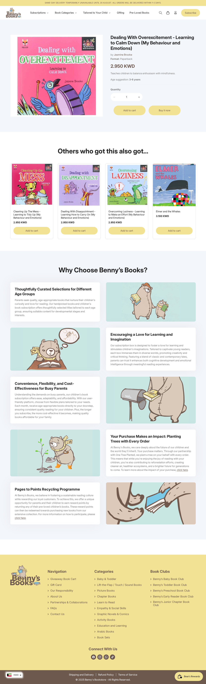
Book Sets (103, 637)
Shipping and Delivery (81, 674)
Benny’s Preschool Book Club (171, 590)
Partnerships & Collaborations (68, 602)
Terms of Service (127, 674)
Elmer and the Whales (168, 211)
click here (182, 469)
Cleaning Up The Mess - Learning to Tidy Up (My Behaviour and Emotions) (27, 214)
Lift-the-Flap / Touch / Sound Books (119, 584)
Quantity (116, 89)
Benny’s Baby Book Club (168, 579)
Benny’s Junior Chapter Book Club (171, 603)
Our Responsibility (61, 590)
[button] (40, 12)
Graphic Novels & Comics (113, 614)
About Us (56, 596)
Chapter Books (106, 596)
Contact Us (57, 614)
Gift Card (56, 584)
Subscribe (190, 12)
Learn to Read (106, 602)
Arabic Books (105, 631)
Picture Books (106, 590)
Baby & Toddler (106, 579)
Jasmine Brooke (123, 54)
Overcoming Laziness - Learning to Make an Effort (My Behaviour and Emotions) (126, 214)
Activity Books (106, 619)
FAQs (53, 608)
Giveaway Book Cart (63, 579)
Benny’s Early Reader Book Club (173, 596)
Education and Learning (112, 625)
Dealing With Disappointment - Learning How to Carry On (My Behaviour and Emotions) (78, 214)
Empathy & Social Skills (111, 608)
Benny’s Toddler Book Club (170, 584)
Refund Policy (106, 674)
